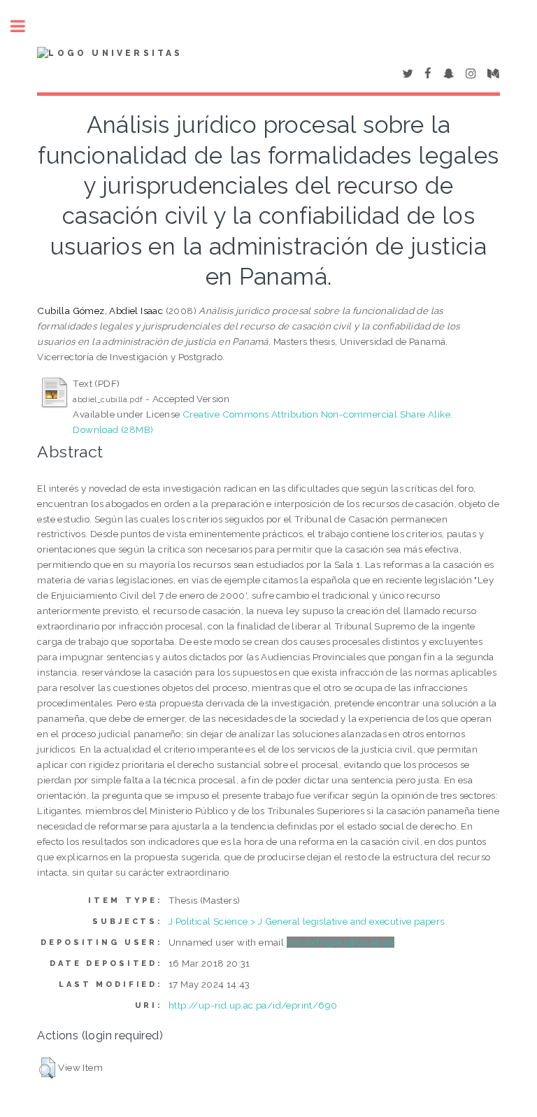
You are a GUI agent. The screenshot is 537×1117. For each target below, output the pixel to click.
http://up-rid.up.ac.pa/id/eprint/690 (253, 1005)
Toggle (25, 26)
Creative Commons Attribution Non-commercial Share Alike (316, 414)
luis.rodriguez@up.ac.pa (340, 942)
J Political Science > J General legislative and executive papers (307, 921)
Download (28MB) (113, 429)
